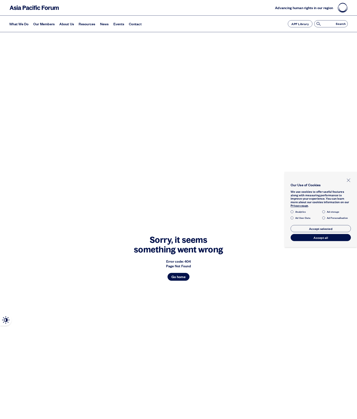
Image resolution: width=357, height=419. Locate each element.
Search (341, 24)
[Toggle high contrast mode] (6, 320)
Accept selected (320, 229)
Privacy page (299, 205)
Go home (178, 276)
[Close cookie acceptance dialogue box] (348, 180)
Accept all (320, 238)
